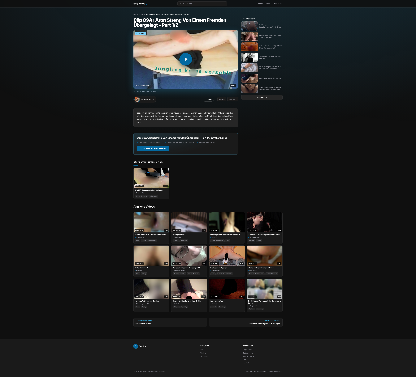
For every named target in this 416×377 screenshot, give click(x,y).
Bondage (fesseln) (217, 240)
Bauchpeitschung (179, 234)
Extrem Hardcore (193, 274)
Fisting (259, 240)
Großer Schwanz (141, 196)
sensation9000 (217, 270)
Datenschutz (248, 353)
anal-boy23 (140, 237)
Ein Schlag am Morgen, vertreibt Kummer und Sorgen (264, 302)
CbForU (176, 304)
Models (268, 4)
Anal (137, 240)
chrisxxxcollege (179, 270)
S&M (227, 240)
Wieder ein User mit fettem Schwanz (261, 268)
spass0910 (177, 237)
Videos (260, 4)
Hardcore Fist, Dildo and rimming (147, 301)
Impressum (247, 350)
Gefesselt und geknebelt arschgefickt (186, 268)
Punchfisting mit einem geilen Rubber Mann (264, 234)
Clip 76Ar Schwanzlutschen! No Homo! (149, 190)
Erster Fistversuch (141, 268)
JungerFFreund (254, 237)
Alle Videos (262, 97)
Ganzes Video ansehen (156, 149)
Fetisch (221, 99)
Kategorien (278, 4)
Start (134, 14)
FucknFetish (140, 193)
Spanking (232, 99)
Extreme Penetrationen (149, 240)
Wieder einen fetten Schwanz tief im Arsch (150, 234)
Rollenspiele (153, 196)
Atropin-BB (253, 306)
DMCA (245, 359)
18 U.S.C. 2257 (248, 356)
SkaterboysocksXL (142, 304)
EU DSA (246, 363)
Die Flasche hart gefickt (218, 268)
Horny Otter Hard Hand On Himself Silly (187, 301)
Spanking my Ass (216, 301)
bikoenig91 (140, 270)
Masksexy (215, 304)
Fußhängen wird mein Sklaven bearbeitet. (225, 234)
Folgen (209, 99)
